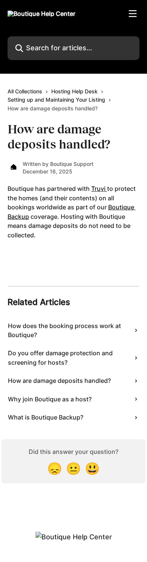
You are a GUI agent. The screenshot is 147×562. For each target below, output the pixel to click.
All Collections (25, 91)
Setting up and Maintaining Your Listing (56, 99)
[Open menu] (132, 13)
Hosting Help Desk (74, 91)
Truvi (99, 188)
